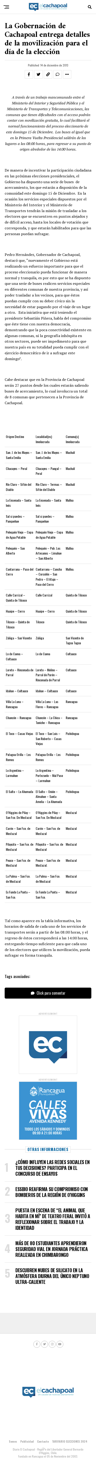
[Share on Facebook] (29, 74)
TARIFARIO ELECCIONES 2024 (69, 1441)
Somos (13, 1441)
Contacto (43, 1441)
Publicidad (27, 1441)
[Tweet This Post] (38, 74)
